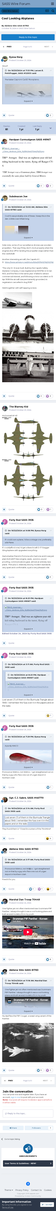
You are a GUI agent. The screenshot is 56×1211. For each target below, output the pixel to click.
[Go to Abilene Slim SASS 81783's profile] (5, 851)
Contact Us (36, 1190)
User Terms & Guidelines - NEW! (20, 1163)
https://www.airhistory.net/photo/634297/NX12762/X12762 (29, 262)
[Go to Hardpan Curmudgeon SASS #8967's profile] (5, 141)
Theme (8, 1190)
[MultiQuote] (4, 115)
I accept (48, 1204)
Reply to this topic (28, 37)
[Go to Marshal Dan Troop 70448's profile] (5, 901)
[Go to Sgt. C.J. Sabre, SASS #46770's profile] (5, 799)
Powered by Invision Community (28, 1196)
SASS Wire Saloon (27, 28)
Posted (20, 60)
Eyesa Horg (40, 530)
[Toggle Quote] (6, 70)
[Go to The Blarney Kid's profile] (5, 408)
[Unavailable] (28, 97)
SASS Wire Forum (16, 4)
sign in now (16, 1097)
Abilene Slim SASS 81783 (17, 26)
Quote (11, 115)
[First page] (3, 47)
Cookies (48, 1190)
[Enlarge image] (28, 150)
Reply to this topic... (16, 1113)
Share (14, 1128)
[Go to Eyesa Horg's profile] (5, 59)
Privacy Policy (22, 1190)
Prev (9, 47)
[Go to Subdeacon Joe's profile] (5, 198)
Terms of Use (7, 1207)
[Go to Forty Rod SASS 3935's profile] (5, 522)
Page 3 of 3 (28, 47)
